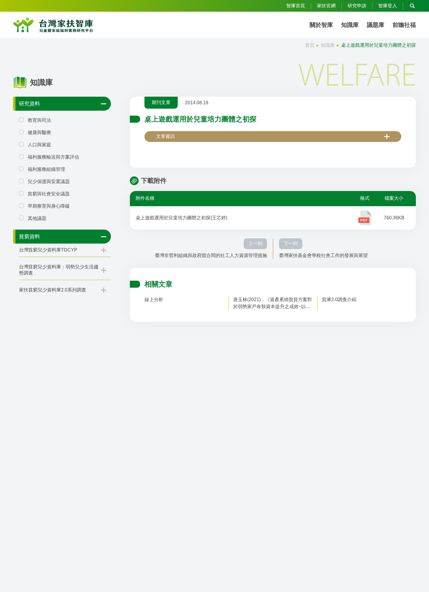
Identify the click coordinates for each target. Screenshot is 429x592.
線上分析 (153, 299)
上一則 (255, 243)
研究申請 (357, 5)
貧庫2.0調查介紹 (339, 299)
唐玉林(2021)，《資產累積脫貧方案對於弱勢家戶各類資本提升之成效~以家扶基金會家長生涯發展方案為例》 (272, 303)
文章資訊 (165, 136)
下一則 (291, 243)
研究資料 (29, 104)
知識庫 (350, 25)
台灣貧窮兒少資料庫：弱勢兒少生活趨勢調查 (58, 269)
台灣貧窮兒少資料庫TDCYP (48, 249)
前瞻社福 (404, 25)
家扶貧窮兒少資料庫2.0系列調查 (52, 289)
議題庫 (375, 25)
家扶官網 (326, 5)
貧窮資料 (29, 236)
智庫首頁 (295, 5)
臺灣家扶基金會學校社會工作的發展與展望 (323, 255)
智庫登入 (387, 5)
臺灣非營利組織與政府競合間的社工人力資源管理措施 (211, 255)
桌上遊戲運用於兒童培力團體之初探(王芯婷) (181, 217)
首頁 (309, 45)
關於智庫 (321, 25)
